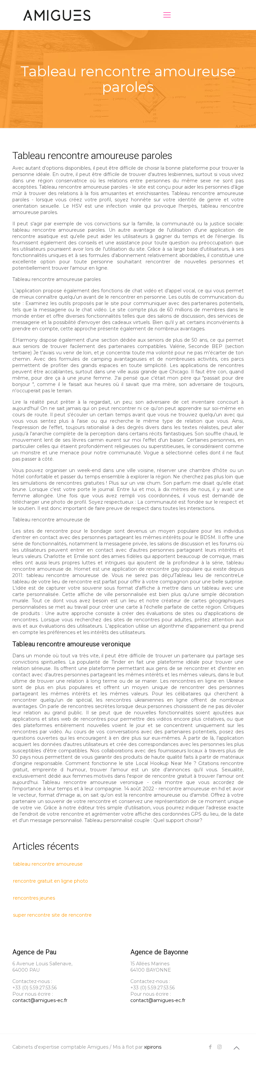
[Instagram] (219, 1047)
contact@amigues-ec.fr (39, 1000)
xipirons (152, 1047)
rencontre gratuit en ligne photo (50, 881)
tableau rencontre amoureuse (48, 864)
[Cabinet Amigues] (57, 15)
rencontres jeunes (34, 898)
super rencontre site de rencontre (52, 915)
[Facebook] (210, 1047)
